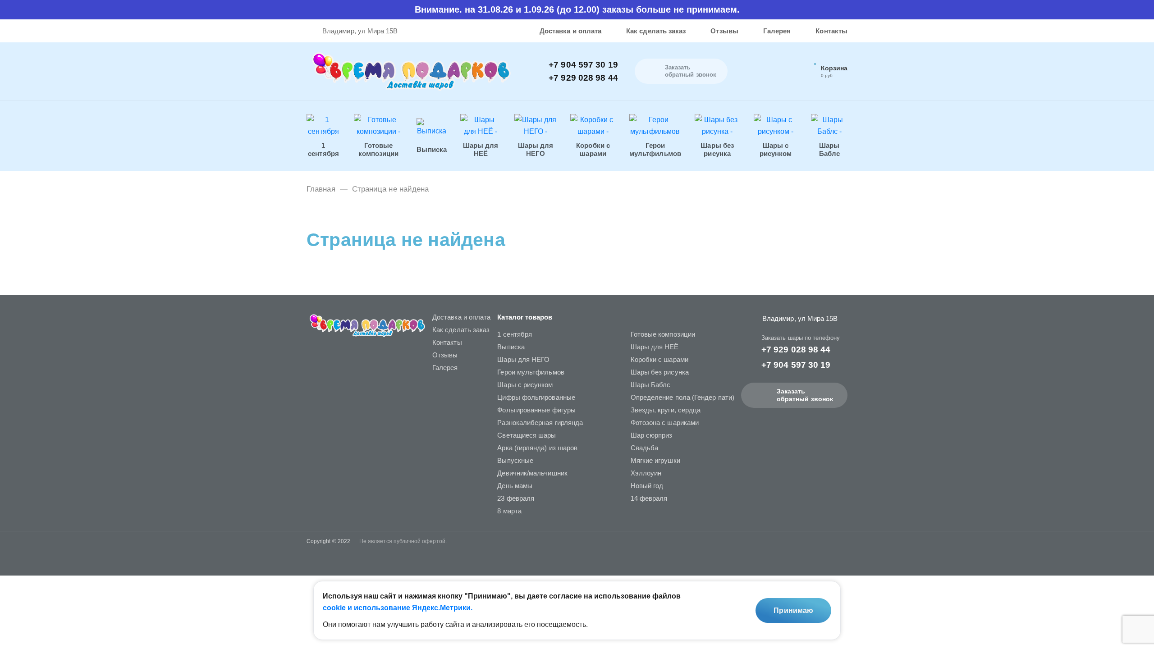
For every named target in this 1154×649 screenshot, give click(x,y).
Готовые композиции (663, 334)
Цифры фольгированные (536, 397)
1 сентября (514, 334)
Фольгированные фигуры (536, 410)
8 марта (509, 511)
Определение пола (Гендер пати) (682, 397)
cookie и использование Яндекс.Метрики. (397, 608)
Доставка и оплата (570, 31)
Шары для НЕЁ (655, 347)
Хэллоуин (646, 473)
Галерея (777, 31)
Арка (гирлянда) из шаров (537, 448)
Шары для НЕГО (523, 359)
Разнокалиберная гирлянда (540, 422)
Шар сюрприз (652, 435)
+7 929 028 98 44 (583, 77)
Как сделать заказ (656, 31)
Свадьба (645, 448)
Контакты (831, 31)
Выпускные (515, 460)
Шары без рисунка (660, 372)
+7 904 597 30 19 (583, 64)
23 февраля (515, 498)
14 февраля (649, 498)
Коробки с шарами (659, 359)
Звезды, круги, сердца (666, 410)
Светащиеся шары (526, 435)
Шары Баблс (651, 384)
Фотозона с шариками (665, 422)
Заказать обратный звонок (805, 395)
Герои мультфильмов (530, 372)
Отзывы (724, 31)
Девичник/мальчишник (532, 473)
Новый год (647, 485)
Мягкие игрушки (655, 460)
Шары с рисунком (525, 384)
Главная (321, 189)
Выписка (511, 347)
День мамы (514, 485)
